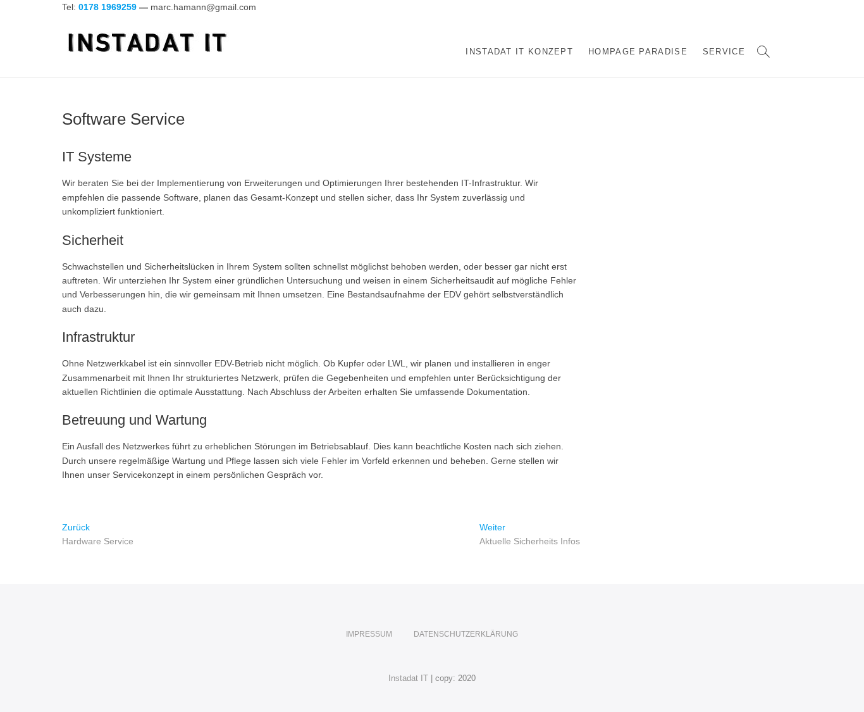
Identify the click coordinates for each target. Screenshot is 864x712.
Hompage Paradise (638, 51)
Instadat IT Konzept (519, 51)
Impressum (369, 634)
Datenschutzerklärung (466, 634)
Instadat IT (408, 678)
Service (724, 51)
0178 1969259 (107, 7)
